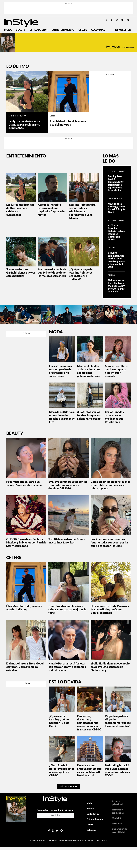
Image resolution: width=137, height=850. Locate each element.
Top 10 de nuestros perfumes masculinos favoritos (66, 540)
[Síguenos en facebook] (111, 20)
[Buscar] (107, 20)
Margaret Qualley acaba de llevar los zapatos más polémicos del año (88, 371)
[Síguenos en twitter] (122, 20)
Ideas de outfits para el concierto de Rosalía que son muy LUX (62, 417)
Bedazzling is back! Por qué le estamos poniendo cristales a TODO (117, 770)
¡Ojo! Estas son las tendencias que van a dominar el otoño (89, 415)
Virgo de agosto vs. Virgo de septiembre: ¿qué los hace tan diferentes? (118, 721)
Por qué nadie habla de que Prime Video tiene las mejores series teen (52, 272)
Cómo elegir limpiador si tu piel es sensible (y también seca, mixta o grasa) (110, 485)
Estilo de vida (38, 29)
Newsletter (123, 29)
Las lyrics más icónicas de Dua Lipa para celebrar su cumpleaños (24, 124)
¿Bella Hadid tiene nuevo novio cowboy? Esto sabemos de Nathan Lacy (110, 667)
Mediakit (116, 818)
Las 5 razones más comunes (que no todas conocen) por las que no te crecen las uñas (109, 542)
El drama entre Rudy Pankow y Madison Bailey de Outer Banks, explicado (116, 286)
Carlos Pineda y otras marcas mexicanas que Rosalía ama (114, 417)
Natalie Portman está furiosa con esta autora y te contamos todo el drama (67, 667)
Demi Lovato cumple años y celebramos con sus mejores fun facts (68, 609)
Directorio (117, 823)
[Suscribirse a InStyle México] (16, 809)
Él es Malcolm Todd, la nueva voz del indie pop (68, 122)
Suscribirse (55, 815)
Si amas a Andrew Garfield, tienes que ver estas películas (20, 272)
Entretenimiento (63, 29)
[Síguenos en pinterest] (128, 20)
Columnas (98, 29)
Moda (8, 29)
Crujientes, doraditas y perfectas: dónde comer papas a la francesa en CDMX (89, 722)
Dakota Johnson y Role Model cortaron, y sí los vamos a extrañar (25, 667)
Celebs (83, 29)
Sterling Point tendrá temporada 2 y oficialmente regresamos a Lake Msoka (82, 211)
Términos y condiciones (118, 811)
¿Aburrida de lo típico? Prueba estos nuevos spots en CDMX (61, 770)
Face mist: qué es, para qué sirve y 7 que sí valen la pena (24, 483)
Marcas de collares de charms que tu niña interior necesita (116, 371)
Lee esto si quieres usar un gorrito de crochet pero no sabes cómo (60, 371)
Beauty (20, 29)
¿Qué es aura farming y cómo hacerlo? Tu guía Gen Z (116, 208)
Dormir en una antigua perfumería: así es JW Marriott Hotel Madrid (89, 770)
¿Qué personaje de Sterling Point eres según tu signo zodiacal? (80, 274)
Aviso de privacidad (117, 803)
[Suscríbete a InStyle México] (68, 42)
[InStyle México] (21, 22)
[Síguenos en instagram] (117, 20)
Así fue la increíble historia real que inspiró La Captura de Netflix (51, 209)
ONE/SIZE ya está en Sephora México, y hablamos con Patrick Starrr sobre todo (26, 542)
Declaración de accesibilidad (119, 830)
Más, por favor (68, 786)
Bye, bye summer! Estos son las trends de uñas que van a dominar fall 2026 (116, 260)
